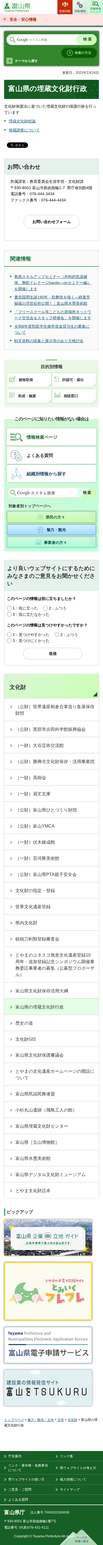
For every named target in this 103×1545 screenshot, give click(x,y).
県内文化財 (26, 922)
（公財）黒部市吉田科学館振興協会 (50, 729)
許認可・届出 (73, 380)
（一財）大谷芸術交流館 (39, 745)
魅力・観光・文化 (40, 1420)
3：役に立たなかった (31, 614)
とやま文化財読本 (33, 1190)
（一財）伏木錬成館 (35, 842)
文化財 (18, 687)
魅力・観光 (56, 529)
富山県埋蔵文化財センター (41, 1126)
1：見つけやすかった (31, 634)
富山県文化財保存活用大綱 (41, 991)
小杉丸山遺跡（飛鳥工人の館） (46, 1110)
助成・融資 (27, 396)
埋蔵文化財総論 (22, 121)
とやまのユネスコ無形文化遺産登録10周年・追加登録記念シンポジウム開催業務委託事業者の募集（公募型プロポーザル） (54, 965)
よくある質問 (40, 455)
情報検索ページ (42, 437)
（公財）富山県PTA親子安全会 (46, 874)
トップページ (14, 1420)
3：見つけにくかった (31, 640)
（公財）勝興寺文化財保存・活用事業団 (54, 761)
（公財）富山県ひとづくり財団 (46, 810)
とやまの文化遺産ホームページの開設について (54, 1074)
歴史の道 (24, 1023)
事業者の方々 (55, 542)
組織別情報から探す (46, 473)
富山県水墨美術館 (33, 1158)
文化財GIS (25, 1039)
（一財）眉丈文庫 (33, 793)
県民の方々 (55, 517)
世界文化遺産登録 (33, 906)
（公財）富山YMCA (35, 826)
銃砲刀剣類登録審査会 (37, 939)
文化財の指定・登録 (35, 890)
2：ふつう (57, 608)
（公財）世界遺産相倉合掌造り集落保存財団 (54, 710)
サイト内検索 (12, 40)
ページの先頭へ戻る (79, 1537)
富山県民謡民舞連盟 (35, 1094)
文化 (60, 1420)
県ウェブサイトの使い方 (26, 1479)
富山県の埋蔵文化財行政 (39, 1007)
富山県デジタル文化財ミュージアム (50, 1174)
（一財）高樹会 (30, 777)
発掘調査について (24, 130)
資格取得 (26, 380)
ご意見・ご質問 (19, 1489)
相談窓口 (71, 396)
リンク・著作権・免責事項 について (28, 1468)
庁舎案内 (14, 1456)
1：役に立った (25, 608)
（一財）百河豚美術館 (37, 858)
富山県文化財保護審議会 (39, 1055)
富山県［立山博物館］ (37, 1142)
